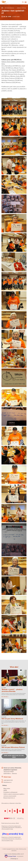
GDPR (5, 790)
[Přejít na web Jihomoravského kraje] (14, 833)
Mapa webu (7, 788)
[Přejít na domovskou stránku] (5, 2)
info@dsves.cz (7, 782)
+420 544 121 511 (8, 780)
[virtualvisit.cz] (10, 856)
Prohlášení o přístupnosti (10, 792)
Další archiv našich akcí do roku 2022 (14, 756)
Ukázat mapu (7, 777)
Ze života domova (9, 8)
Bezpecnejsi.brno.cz (9, 798)
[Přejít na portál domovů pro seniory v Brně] (14, 813)
